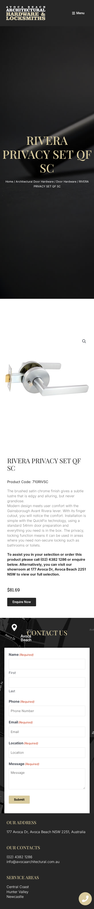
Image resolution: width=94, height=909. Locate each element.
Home (9, 181)
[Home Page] (25, 13)
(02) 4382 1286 (19, 857)
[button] (84, 341)
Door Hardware (66, 181)
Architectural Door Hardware (35, 181)
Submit (19, 799)
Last (12, 691)
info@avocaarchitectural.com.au (33, 861)
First (12, 673)
